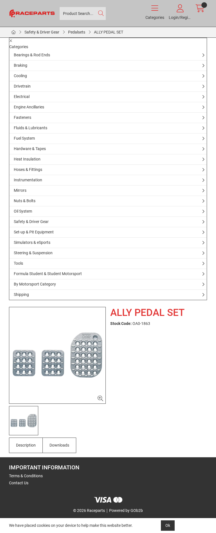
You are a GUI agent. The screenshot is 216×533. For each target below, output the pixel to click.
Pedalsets (76, 32)
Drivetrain (22, 86)
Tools (18, 263)
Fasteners (22, 117)
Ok (167, 525)
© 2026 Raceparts (89, 510)
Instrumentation (28, 180)
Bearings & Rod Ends (32, 55)
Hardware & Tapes (30, 148)
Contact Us (18, 483)
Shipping (21, 294)
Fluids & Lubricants (30, 128)
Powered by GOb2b (126, 510)
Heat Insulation (27, 159)
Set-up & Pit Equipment (34, 232)
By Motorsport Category (35, 284)
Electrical (22, 96)
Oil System (23, 211)
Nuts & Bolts (24, 201)
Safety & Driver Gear (41, 32)
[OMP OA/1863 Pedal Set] (57, 355)
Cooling (20, 75)
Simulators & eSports (32, 242)
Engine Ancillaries (29, 107)
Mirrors (20, 190)
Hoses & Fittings (28, 169)
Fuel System (24, 138)
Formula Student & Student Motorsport (48, 273)
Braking (20, 65)
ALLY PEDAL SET (108, 32)
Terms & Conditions (26, 476)
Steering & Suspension (33, 253)
